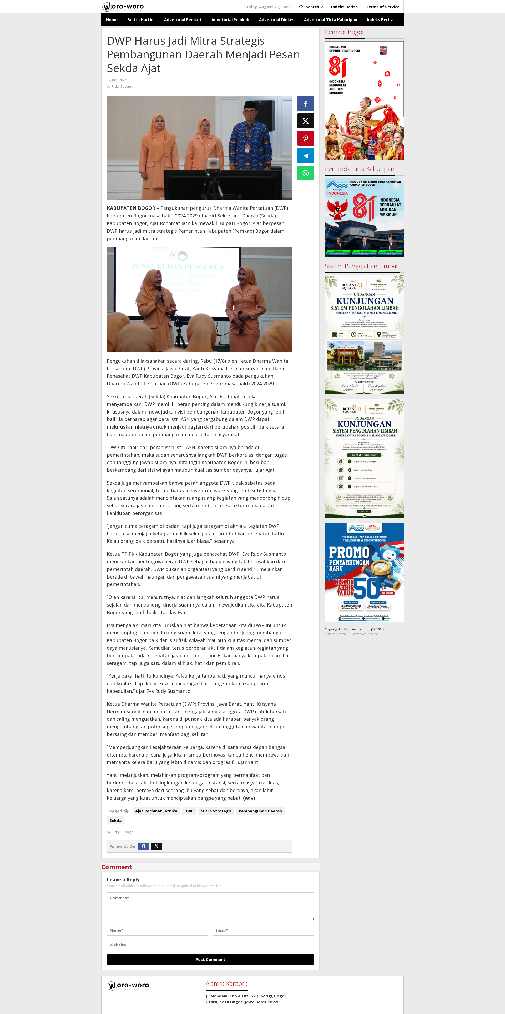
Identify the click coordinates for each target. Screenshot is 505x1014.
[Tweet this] (305, 120)
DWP (189, 810)
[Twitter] (156, 846)
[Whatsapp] (305, 173)
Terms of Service (364, 633)
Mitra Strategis (216, 810)
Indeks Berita (335, 633)
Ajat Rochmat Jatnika (156, 810)
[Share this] (305, 103)
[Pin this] (305, 138)
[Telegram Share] (305, 155)
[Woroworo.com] (122, 6)
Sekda (115, 820)
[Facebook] (143, 846)
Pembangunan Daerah (260, 810)
